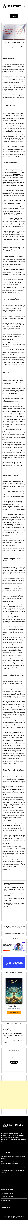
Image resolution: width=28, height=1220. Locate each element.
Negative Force (16, 174)
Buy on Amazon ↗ (14, 1012)
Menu (14, 16)
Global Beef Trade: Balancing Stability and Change (13, 1167)
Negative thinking (12, 193)
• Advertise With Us (6, 1207)
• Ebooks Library (5, 1204)
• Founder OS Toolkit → (7, 1193)
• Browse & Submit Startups (8, 1189)
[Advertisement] (14, 1086)
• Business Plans (5, 1200)
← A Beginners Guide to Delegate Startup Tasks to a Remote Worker (14, 927)
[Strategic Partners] (14, 945)
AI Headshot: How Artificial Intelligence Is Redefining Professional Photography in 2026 (14, 904)
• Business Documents (7, 1196)
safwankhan (14, 48)
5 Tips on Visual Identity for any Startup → (14, 933)
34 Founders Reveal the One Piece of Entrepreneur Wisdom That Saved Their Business (14, 889)
